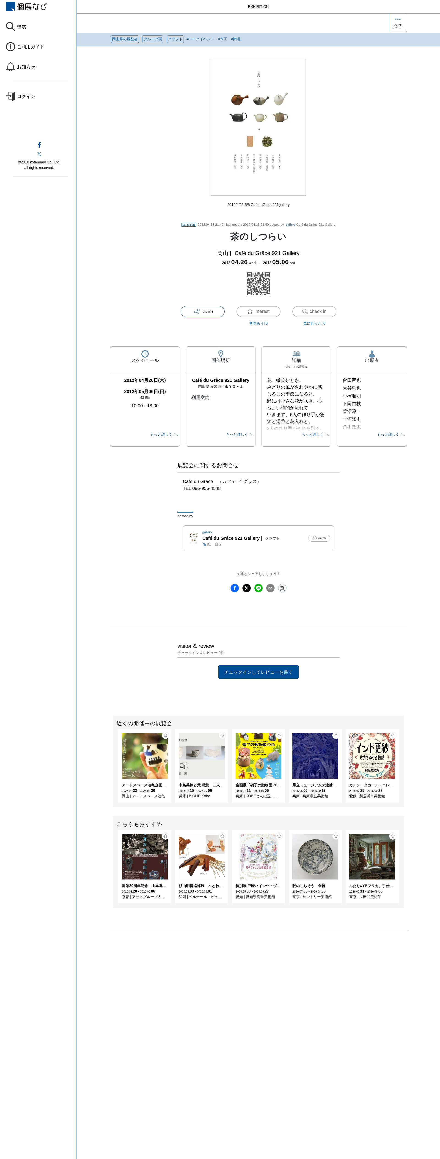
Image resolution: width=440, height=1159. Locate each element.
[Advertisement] (247, 984)
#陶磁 (235, 39)
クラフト (175, 39)
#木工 (222, 39)
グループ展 (153, 39)
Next (404, 768)
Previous (113, 768)
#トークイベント (200, 39)
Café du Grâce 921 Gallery (310, 224)
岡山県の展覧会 (125, 39)
